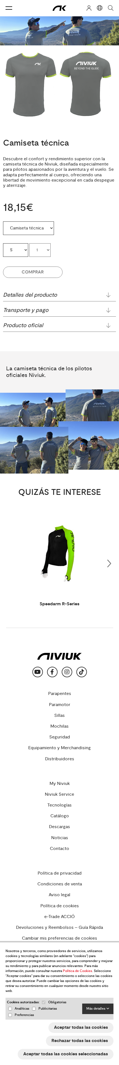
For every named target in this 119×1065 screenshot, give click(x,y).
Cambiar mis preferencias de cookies (59, 938)
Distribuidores (59, 759)
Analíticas (22, 1009)
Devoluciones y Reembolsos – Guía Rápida (59, 927)
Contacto (59, 848)
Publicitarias (47, 1009)
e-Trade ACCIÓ (59, 916)
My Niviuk (60, 783)
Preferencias (24, 1015)
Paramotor (59, 704)
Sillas (59, 715)
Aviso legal (59, 895)
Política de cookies (59, 906)
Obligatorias (57, 1002)
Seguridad (59, 737)
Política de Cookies (77, 971)
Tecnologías (59, 805)
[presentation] (109, 562)
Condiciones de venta (59, 884)
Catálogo (59, 816)
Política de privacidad (60, 873)
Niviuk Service (59, 794)
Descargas (59, 826)
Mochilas (59, 726)
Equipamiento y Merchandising (59, 748)
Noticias (59, 838)
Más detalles (96, 1009)
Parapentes (59, 693)
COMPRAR (33, 272)
